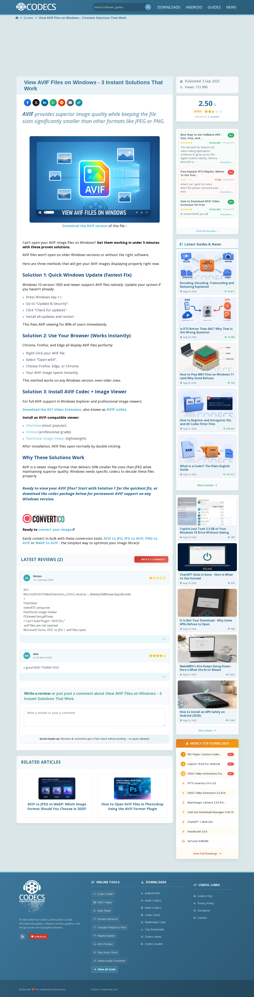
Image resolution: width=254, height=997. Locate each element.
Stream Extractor (107, 919)
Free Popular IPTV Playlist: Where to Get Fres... (202, 173)
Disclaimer (203, 910)
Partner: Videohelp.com (104, 989)
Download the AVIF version (84, 226)
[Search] (148, 7)
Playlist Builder (106, 935)
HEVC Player (104, 902)
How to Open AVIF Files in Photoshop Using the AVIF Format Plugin (132, 806)
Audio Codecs (153, 900)
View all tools (106, 969)
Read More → (227, 162)
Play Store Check (107, 952)
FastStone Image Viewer (45, 438)
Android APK (152, 893)
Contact (202, 917)
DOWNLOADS (168, 7)
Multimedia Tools (155, 922)
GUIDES (214, 7)
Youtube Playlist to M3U (111, 927)
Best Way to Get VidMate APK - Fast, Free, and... (201, 136)
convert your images (55, 529)
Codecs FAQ (204, 896)
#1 (164, 639)
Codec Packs (152, 915)
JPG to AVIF (133, 538)
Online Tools (108, 882)
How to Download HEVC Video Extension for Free (200, 203)
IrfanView (33, 425)
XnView (31, 432)
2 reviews (213, 116)
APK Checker (105, 944)
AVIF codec (117, 409)
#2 (164, 676)
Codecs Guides (154, 944)
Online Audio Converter (111, 960)
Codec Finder (105, 894)
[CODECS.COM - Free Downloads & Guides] (32, 897)
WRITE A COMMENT (153, 559)
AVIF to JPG (113, 538)
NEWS (231, 7)
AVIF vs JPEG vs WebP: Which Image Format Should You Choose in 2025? (56, 806)
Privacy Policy (205, 903)
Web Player (104, 910)
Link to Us (40, 936)
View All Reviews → (207, 231)
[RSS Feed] (22, 936)
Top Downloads (154, 929)
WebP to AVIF (46, 543)
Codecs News (153, 936)
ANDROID (194, 7)
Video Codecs (153, 907)
